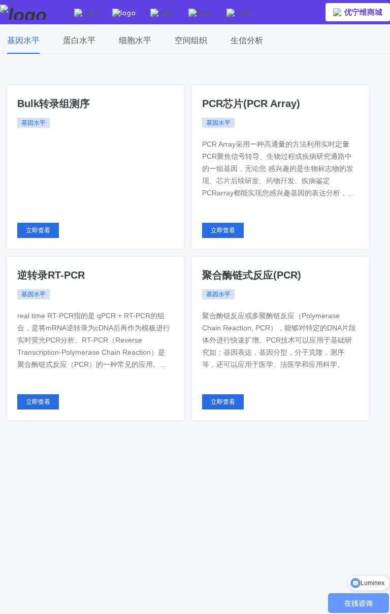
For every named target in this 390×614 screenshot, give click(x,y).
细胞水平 (135, 40)
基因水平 (23, 40)
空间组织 (191, 40)
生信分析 (247, 40)
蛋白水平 (79, 40)
